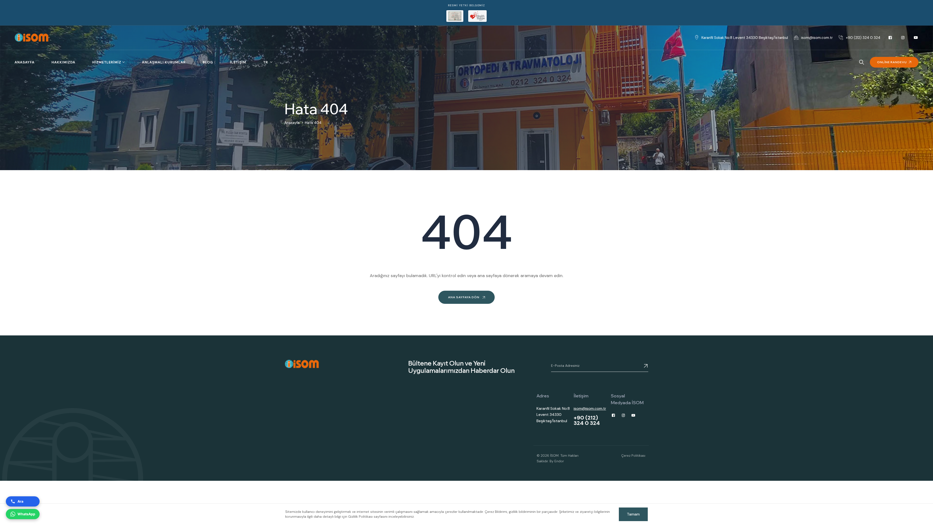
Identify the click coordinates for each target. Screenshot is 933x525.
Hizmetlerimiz (106, 62)
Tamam (633, 514)
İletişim (238, 62)
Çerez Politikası (633, 455)
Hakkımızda (63, 62)
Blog (208, 62)
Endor (559, 461)
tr (266, 62)
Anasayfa (25, 62)
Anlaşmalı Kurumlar (164, 62)
